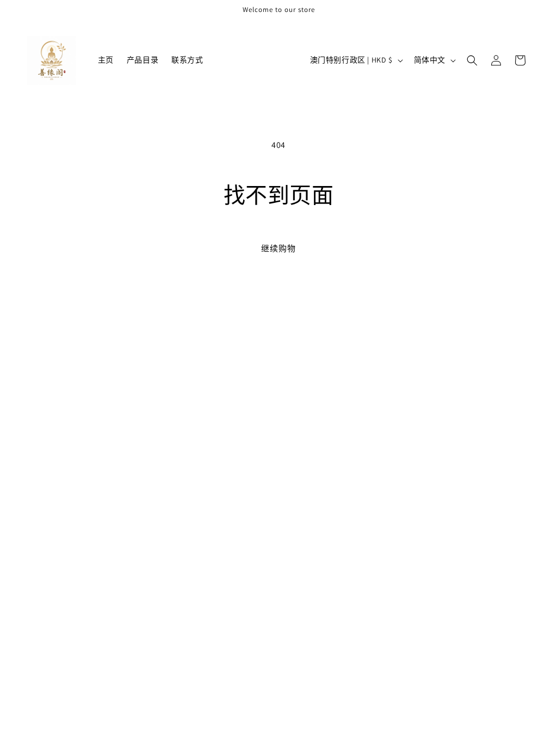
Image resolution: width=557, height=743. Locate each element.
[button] (472, 60)
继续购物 (278, 248)
